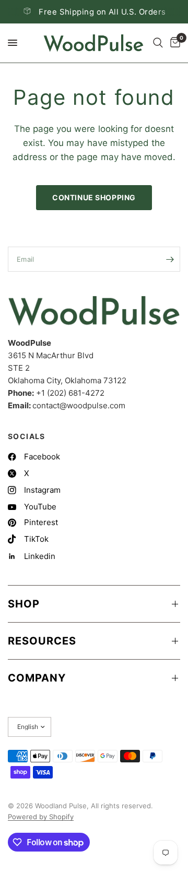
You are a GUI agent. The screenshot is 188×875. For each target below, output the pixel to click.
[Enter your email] (169, 259)
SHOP (24, 604)
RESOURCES (42, 641)
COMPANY (37, 678)
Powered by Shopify (41, 816)
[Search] (158, 43)
